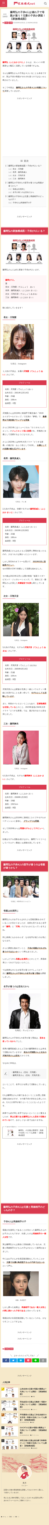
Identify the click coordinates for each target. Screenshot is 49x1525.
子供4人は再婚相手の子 (22, 203)
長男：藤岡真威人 (20, 172)
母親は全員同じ (19, 189)
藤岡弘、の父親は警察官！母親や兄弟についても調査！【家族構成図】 (30, 1132)
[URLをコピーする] (43, 1360)
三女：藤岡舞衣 (19, 179)
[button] (5, 1360)
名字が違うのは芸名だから (23, 192)
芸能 (6, 22)
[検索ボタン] (45, 3)
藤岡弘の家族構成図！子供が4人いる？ (25, 166)
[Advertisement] (24, 124)
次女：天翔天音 (19, 175)
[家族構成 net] (24, 3)
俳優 (10, 22)
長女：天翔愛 (18, 169)
